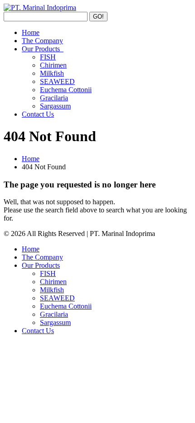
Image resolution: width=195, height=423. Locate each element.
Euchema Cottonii (66, 89)
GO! (98, 16)
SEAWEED (57, 81)
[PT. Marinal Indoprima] (40, 7)
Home (30, 32)
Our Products (42, 49)
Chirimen (53, 65)
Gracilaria (54, 98)
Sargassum (55, 106)
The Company (42, 40)
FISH (48, 57)
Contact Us (38, 114)
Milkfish (52, 73)
